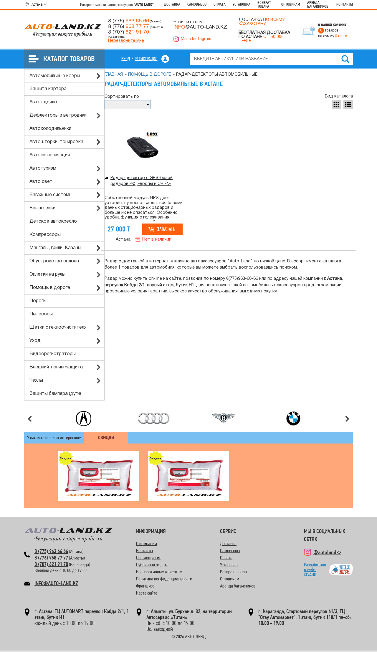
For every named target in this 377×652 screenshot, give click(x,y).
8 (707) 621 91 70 (51, 564)
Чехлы (36, 380)
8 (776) (128, 26)
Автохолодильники (50, 129)
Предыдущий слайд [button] (29, 418)
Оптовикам (290, 4)
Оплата (220, 4)
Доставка (172, 4)
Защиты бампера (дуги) (55, 394)
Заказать (166, 229)
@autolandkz (327, 552)
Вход (125, 58)
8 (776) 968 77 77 (51, 558)
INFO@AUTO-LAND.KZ (56, 583)
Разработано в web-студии (315, 569)
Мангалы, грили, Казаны (55, 248)
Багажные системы (50, 195)
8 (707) (128, 32)
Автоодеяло (43, 102)
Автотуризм (42, 168)
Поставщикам (148, 557)
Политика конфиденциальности (164, 579)
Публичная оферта (152, 564)
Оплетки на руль (47, 274)
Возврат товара (264, 4)
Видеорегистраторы (52, 354)
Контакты (344, 4)
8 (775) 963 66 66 (51, 551)
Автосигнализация (49, 155)
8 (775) (128, 21)
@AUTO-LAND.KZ (200, 27)
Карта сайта (146, 593)
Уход (35, 341)
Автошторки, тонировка (56, 142)
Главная (114, 75)
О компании (146, 543)
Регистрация (146, 58)
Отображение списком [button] (348, 104)
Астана (37, 4)
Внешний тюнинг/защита (56, 367)
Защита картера (48, 89)
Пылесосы (41, 314)
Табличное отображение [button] (336, 104)
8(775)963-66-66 (242, 279)
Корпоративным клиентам (159, 572)
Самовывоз (196, 4)
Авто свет (40, 182)
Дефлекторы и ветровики (58, 115)
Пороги (37, 301)
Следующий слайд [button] (347, 418)
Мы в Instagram (196, 39)
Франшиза (145, 586)
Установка (241, 4)
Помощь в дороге (49, 288)
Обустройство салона (54, 261)
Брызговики (42, 208)
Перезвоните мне (126, 41)
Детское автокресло (53, 221)
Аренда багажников (317, 4)
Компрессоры (45, 235)
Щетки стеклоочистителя (58, 327)
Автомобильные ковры (54, 76)
